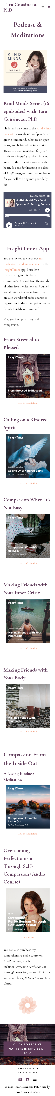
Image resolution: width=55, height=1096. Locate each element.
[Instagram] (20, 1079)
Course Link (27, 937)
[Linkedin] (27, 1079)
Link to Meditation (27, 402)
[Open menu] (42, 7)
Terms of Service (27, 1069)
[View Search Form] (49, 7)
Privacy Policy (27, 1073)
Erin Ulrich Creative (27, 1092)
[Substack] (35, 1079)
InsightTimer (12, 270)
